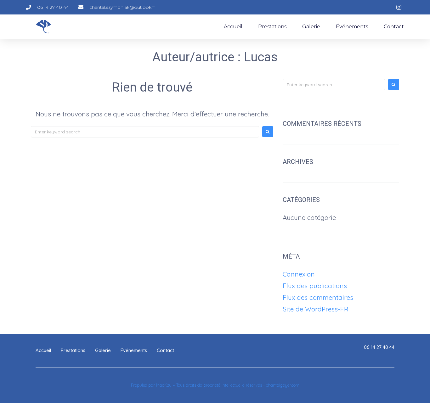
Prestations (272, 27)
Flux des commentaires (318, 297)
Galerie (311, 27)
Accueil (233, 27)
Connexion (299, 274)
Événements (352, 27)
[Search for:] (145, 131)
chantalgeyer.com (282, 385)
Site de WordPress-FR (315, 309)
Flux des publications (315, 286)
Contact (394, 27)
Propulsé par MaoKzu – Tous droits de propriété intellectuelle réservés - (198, 385)
